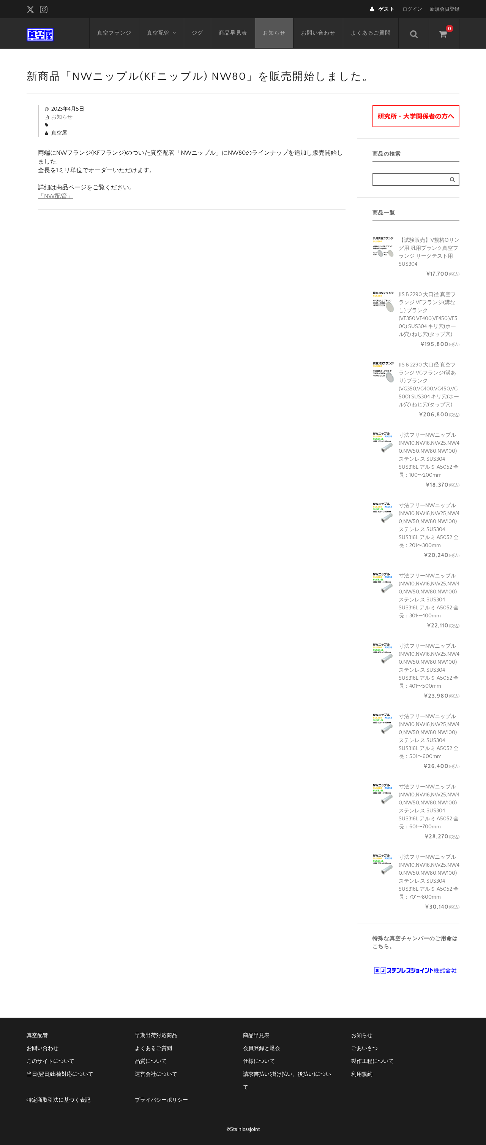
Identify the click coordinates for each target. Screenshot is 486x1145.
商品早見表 (233, 33)
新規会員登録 (444, 9)
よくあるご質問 (371, 33)
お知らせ (274, 33)
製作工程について (372, 1061)
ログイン (412, 9)
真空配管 (158, 33)
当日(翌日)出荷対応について (60, 1074)
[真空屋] (40, 33)
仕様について (259, 1061)
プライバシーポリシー (161, 1100)
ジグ (197, 33)
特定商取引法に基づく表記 (58, 1100)
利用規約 (361, 1074)
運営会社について (156, 1074)
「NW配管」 (55, 196)
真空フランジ (114, 33)
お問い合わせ (318, 33)
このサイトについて (50, 1061)
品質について (151, 1061)
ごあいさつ (364, 1048)
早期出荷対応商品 (156, 1035)
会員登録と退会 (261, 1048)
